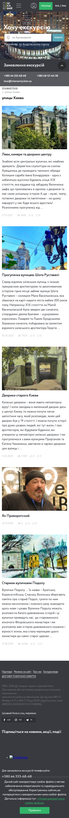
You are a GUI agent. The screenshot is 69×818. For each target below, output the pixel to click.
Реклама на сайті (22, 672)
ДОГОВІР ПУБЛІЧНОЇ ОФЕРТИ (19, 676)
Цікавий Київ (10, 88)
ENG (64, 6)
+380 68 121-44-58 (47, 76)
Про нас (37, 672)
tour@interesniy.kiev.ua (17, 81)
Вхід (33, 6)
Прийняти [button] (34, 810)
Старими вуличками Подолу (23, 583)
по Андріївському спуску (34, 44)
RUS (57, 6)
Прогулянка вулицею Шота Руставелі (30, 275)
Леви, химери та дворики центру (27, 154)
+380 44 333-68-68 (15, 76)
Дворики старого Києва (20, 395)
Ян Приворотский (16, 516)
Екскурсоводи (50, 672)
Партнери (7, 672)
